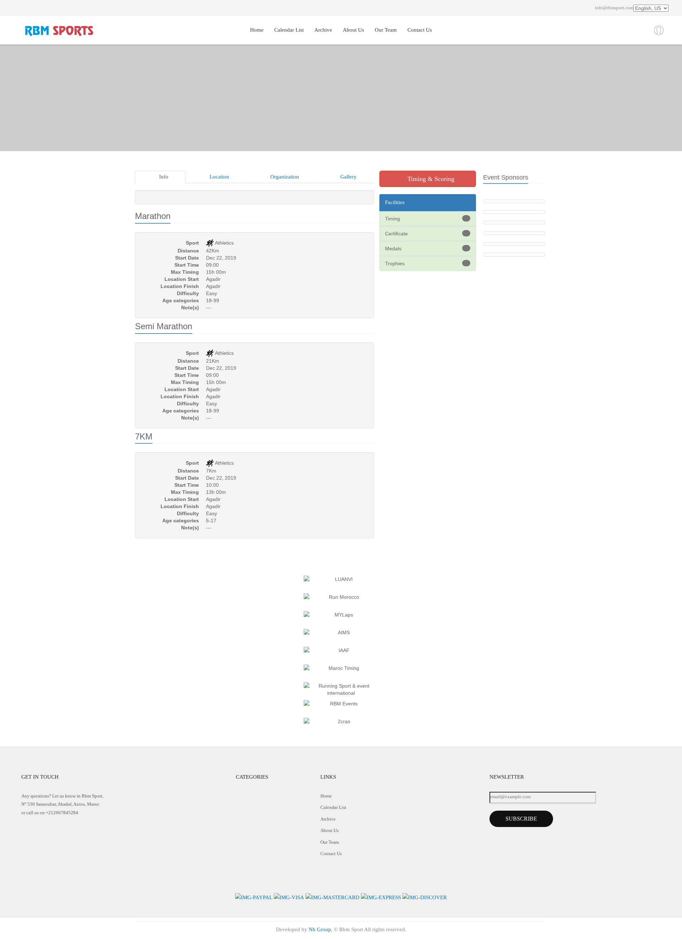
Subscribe (521, 819)
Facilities (395, 202)
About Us (353, 30)
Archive (323, 30)
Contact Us (419, 30)
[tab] (160, 177)
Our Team (386, 30)
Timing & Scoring (430, 178)
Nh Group (320, 929)
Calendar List (289, 30)
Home (257, 30)
